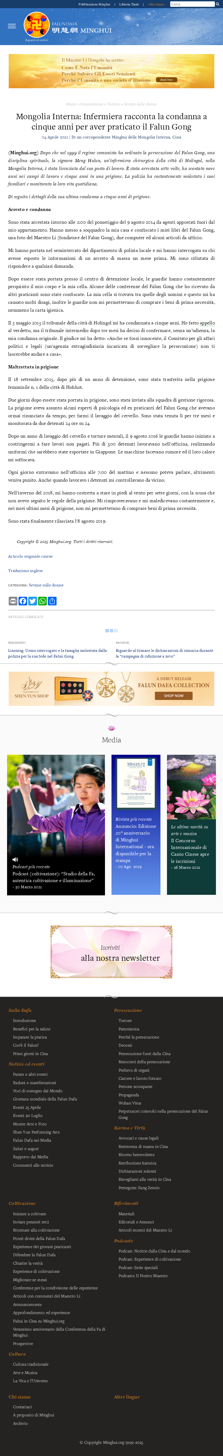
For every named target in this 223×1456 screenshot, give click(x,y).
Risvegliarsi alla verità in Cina (145, 1179)
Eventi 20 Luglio (28, 1115)
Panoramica (129, 1028)
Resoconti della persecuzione (144, 1061)
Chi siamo (20, 1397)
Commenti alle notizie (33, 1165)
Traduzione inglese (25, 570)
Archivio (20, 1423)
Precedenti (17, 643)
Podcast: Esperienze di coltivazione (150, 1259)
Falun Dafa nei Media (32, 1140)
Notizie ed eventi (26, 1064)
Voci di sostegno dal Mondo (38, 1090)
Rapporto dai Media (30, 1156)
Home (71, 103)
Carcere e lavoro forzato (140, 1078)
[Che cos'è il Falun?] (37, 26)
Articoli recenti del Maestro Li (145, 1230)
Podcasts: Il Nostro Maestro (143, 1275)
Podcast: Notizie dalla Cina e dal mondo (154, 1250)
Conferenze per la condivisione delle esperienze (55, 1287)
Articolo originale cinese (30, 556)
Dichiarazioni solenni (137, 1171)
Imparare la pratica (30, 1037)
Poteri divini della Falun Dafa (39, 1238)
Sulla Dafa (20, 1010)
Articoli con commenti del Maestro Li (46, 1296)
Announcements (27, 1304)
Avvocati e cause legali (139, 1138)
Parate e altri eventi (30, 1074)
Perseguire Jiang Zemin (139, 1187)
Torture (113, 103)
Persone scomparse (136, 1086)
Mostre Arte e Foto (30, 1123)
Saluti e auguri (26, 1148)
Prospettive (23, 1343)
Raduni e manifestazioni (34, 1082)
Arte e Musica (25, 1372)
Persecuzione (91, 103)
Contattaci (22, 1406)
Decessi (125, 1045)
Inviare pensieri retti (31, 1221)
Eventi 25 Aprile (27, 1107)
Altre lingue (156, 4)
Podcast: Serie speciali (138, 1267)
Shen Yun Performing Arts (36, 1132)
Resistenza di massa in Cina (143, 1146)
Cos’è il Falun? (26, 1045)
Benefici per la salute (31, 1028)
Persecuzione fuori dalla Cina (145, 1053)
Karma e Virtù (129, 1128)
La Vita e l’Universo (30, 1380)
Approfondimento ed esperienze (41, 1312)
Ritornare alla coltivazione (36, 1230)
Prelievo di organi (134, 1070)
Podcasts (123, 1240)
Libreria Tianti (129, 4)
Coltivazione (22, 1203)
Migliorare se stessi (30, 1279)
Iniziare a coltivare (29, 1213)
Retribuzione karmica (138, 1163)
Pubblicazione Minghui (95, 4)
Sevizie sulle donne (140, 103)
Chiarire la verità (28, 1263)
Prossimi (122, 643)
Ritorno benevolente (136, 1154)
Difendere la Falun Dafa (34, 1254)
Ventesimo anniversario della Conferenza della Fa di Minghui (59, 1332)
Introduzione (24, 1020)
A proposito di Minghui (33, 1414)
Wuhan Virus (130, 1103)
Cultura (17, 1354)
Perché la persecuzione (139, 1037)
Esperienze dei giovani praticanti (42, 1246)
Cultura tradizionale (31, 1364)
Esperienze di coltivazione (36, 1271)
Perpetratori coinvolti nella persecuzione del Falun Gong (163, 1114)
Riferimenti (126, 1203)
